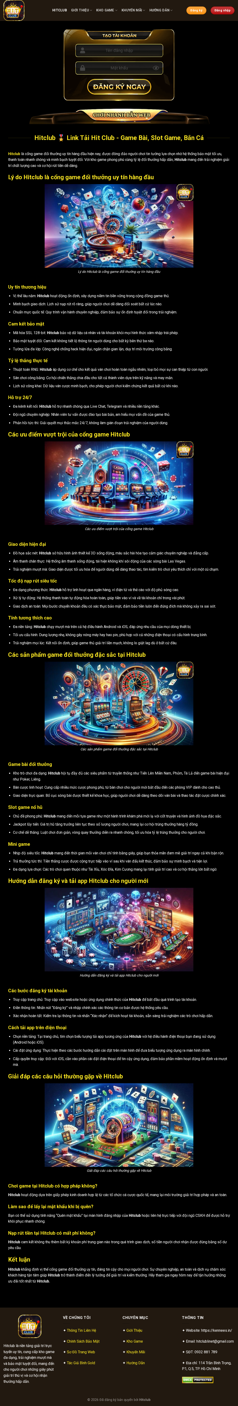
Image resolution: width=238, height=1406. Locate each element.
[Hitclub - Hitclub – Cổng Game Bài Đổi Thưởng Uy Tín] (24, 10)
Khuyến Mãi (132, 10)
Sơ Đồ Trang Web (81, 1352)
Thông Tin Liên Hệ (81, 1330)
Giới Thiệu (80, 10)
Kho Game (105, 10)
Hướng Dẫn (159, 10)
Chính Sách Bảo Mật (83, 1341)
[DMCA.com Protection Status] (197, 1379)
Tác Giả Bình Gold (81, 1363)
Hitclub (59, 10)
